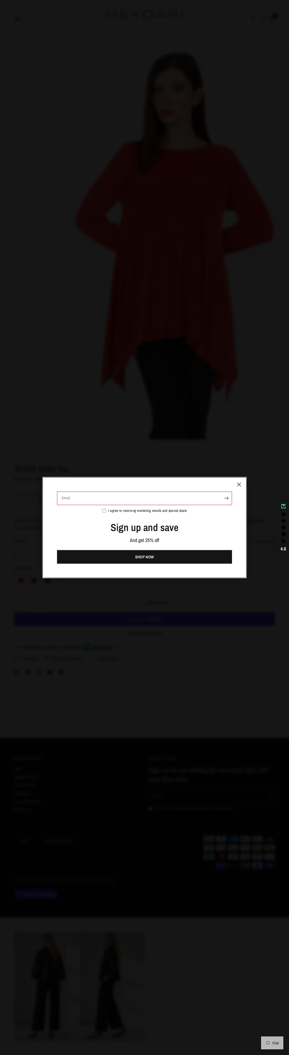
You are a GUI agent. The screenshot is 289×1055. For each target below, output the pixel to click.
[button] (283, 527)
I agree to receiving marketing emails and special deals (147, 510)
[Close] (239, 484)
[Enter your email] (226, 498)
